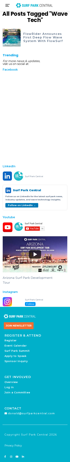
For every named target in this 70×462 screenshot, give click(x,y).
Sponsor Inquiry (16, 361)
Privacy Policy (13, 445)
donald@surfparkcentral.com (31, 413)
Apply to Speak (15, 356)
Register (10, 340)
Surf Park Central (34, 176)
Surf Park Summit (17, 350)
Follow (30, 304)
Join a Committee (17, 392)
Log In (9, 387)
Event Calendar (15, 345)
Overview (11, 382)
